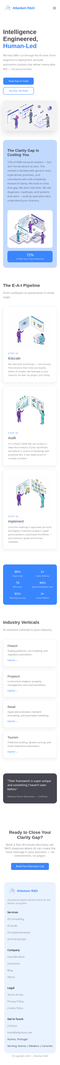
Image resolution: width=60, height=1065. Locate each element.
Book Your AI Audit (18, 81)
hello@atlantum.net (19, 1032)
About (11, 977)
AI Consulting (15, 919)
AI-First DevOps (16, 939)
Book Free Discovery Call (30, 866)
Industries (13, 963)
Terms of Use (15, 994)
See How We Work (18, 91)
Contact (12, 1025)
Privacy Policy (15, 1001)
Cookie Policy (15, 1008)
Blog (10, 970)
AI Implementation (19, 932)
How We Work (16, 957)
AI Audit (12, 925)
